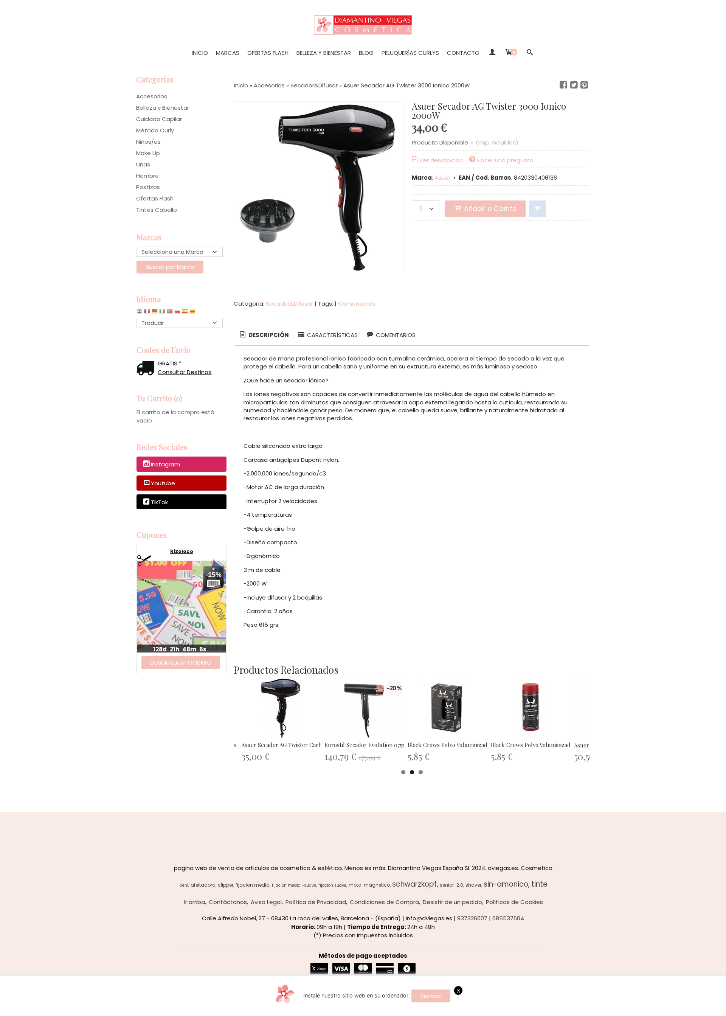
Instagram (165, 465)
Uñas (143, 164)
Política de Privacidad (315, 902)
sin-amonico (506, 884)
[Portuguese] (170, 313)
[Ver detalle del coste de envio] (147, 369)
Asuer (442, 178)
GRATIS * (170, 363)
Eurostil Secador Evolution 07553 (365, 745)
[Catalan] (193, 313)
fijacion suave (332, 885)
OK (564, 1009)
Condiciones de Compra (384, 902)
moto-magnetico (369, 885)
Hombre (147, 176)
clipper (225, 885)
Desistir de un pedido (452, 902)
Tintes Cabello (156, 210)
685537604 (508, 918)
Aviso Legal (266, 902)
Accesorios (151, 96)
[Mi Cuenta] (491, 53)
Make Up (148, 153)
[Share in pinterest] (584, 85)
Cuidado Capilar (159, 119)
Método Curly (155, 130)
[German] (155, 313)
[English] (140, 313)
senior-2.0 (451, 885)
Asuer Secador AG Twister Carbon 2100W (294, 745)
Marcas (227, 53)
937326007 (472, 918)
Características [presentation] (332, 335)
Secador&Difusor (289, 304)
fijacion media (253, 885)
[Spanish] (185, 313)
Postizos (148, 187)
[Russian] (177, 313)
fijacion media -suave (294, 885)
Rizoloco (181, 551)
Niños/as (148, 142)
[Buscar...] (529, 53)
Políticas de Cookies (514, 902)
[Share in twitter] (574, 85)
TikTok (159, 502)
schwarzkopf (414, 884)
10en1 (183, 885)
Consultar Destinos (184, 372)
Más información (595, 1009)
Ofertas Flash (268, 53)
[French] (147, 313)
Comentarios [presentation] (395, 335)
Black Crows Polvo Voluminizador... (452, 745)
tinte (539, 884)
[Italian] (162, 313)
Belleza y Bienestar (323, 53)
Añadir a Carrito (489, 208)
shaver (473, 885)
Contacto (463, 53)
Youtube (163, 483)
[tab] (264, 335)
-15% (214, 574)
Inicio (200, 53)
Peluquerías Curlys (410, 53)
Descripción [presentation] (268, 335)
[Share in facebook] (563, 85)
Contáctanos (228, 902)
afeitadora (203, 885)
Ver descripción (441, 160)
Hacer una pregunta (505, 160)
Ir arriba (194, 902)
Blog (366, 53)
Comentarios (356, 304)
